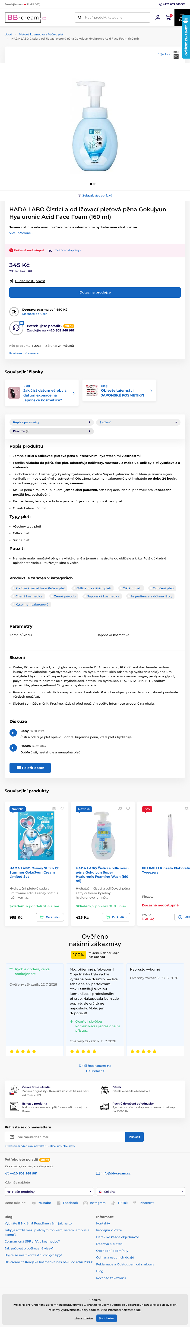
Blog (99, 1271)
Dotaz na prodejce (95, 292)
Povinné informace (23, 353)
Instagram (98, 1203)
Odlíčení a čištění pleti (93, 588)
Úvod (8, 34)
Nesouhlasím (84, 1318)
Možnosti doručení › (36, 313)
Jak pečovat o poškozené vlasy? (29, 1248)
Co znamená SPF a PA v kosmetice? (32, 1241)
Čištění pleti (132, 588)
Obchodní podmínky (112, 1250)
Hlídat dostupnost (30, 281)
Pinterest (147, 1203)
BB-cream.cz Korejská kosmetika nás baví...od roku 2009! (48, 1262)
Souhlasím (106, 1318)
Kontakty (103, 1223)
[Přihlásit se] (158, 17)
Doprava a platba (109, 1244)
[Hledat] (80, 17)
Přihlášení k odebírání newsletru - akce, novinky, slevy (40, 1146)
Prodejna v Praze (109, 1230)
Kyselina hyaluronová (32, 604)
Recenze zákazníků (111, 1278)
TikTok (123, 1203)
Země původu (65, 596)
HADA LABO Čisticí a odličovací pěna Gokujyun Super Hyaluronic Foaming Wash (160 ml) (102, 874)
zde (138, 1309)
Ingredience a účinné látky (151, 596)
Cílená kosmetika (29, 596)
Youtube (44, 1203)
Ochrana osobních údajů (115, 1257)
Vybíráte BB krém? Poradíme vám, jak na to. (38, 1223)
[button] (91, 184)
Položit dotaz (32, 768)
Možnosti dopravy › (68, 250)
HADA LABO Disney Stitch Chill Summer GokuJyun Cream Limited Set (36, 872)
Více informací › (21, 233)
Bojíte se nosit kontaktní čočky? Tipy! (33, 1255)
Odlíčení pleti (163, 588)
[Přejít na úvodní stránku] (25, 17)
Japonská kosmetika (103, 596)
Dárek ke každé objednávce (131, 1091)
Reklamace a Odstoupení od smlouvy (125, 1264)
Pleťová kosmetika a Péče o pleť (41, 34)
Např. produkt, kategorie (103, 17)
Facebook (70, 1203)
